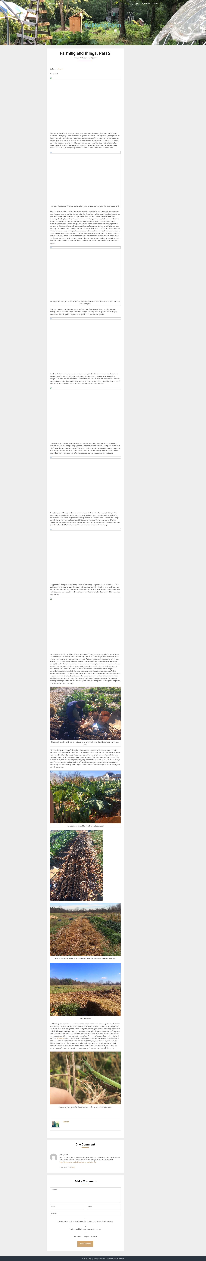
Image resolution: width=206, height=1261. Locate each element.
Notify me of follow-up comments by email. (85, 1229)
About (136, 3)
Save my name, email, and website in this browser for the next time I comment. (85, 1221)
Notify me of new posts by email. (85, 1237)
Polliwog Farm (56, 3)
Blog (155, 3)
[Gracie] (55, 1127)
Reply (73, 1167)
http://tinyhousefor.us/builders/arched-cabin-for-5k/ (78, 1162)
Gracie (66, 1122)
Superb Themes (118, 1259)
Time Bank (60, 1038)
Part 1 (60, 69)
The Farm (145, 3)
